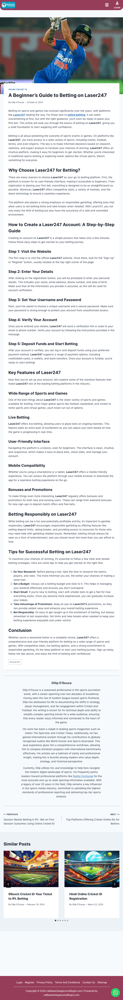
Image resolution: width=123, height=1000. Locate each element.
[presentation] (31, 869)
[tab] (55, 920)
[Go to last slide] (8, 884)
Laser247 (15, 662)
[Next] (114, 884)
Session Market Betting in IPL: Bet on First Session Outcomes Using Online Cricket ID (29, 819)
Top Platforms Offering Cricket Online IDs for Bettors (92, 819)
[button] (107, 5)
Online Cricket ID (17, 89)
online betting (76, 114)
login (117, 7)
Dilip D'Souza (17, 102)
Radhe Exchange (83, 776)
